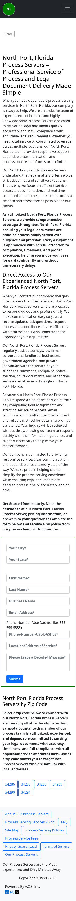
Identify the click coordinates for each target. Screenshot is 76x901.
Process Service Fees (21, 838)
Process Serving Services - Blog (30, 822)
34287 (26, 784)
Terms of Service (56, 846)
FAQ (64, 822)
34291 (26, 792)
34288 (41, 784)
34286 (10, 784)
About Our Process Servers (27, 814)
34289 (57, 784)
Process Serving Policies (45, 830)
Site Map (12, 830)
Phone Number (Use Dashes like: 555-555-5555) (36, 625)
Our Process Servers (21, 854)
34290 (10, 792)
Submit (14, 679)
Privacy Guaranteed (21, 846)
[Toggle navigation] (67, 9)
